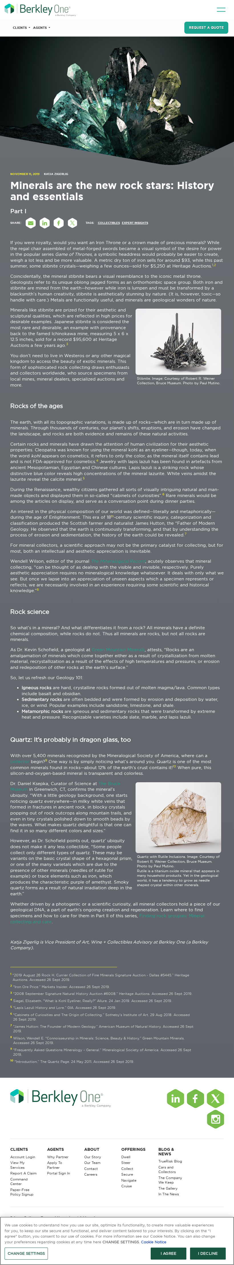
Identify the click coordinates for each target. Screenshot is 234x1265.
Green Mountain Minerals (118, 649)
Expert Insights (135, 222)
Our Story (92, 1157)
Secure (127, 1174)
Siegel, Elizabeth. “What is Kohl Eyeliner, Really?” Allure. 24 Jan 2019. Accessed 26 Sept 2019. (92, 1001)
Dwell (125, 1157)
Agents (40, 27)
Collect (127, 1169)
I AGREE (168, 1253)
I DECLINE (208, 1253)
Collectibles (109, 222)
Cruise (126, 1186)
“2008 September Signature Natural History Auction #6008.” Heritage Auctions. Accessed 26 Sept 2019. (102, 993)
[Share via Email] (31, 223)
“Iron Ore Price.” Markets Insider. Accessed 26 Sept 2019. (61, 987)
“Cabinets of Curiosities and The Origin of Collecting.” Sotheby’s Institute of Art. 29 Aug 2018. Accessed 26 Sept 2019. (101, 1017)
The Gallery (167, 1188)
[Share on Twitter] (72, 223)
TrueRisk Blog (170, 1161)
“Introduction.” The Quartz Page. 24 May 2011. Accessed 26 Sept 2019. (74, 1061)
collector (19, 761)
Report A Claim (23, 1173)
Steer (125, 1163)
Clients (20, 27)
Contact (91, 1169)
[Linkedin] (175, 1098)
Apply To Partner (54, 1165)
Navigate (128, 1180)
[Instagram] (215, 1119)
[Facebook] (195, 1098)
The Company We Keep (170, 1180)
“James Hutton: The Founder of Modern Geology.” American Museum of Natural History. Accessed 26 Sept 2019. (103, 1029)
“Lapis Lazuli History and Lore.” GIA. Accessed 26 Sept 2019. (64, 1007)
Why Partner (57, 1157)
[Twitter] (215, 1098)
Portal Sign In (58, 1173)
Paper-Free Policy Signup (21, 1192)
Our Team (92, 1163)
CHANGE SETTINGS (26, 1253)
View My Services (17, 1165)
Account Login (22, 1157)
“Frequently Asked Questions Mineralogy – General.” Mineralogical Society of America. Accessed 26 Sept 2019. (102, 1052)
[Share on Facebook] (58, 223)
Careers (90, 1174)
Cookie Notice (153, 1242)
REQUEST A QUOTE (206, 27)
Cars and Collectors (167, 1169)
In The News (168, 1194)
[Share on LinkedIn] (45, 223)
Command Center (19, 1181)
